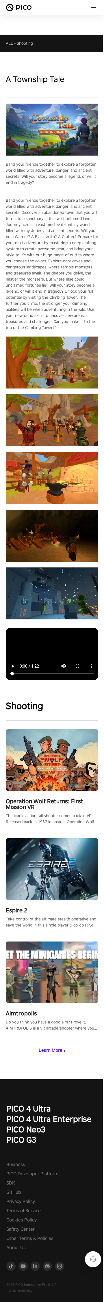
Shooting (25, 43)
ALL (9, 43)
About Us (16, 1248)
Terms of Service (23, 1211)
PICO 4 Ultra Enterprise (49, 1119)
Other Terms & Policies (29, 1238)
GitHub (13, 1192)
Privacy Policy (20, 1201)
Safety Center (20, 1229)
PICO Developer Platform (32, 1174)
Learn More (50, 1050)
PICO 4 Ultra (28, 1108)
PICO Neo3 (26, 1129)
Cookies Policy (21, 1220)
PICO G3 (21, 1139)
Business (15, 1164)
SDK (10, 1183)
